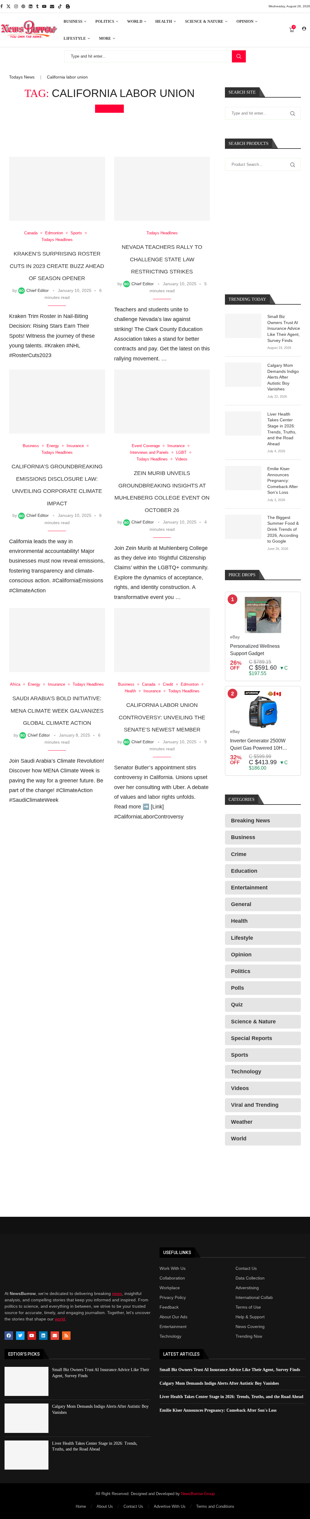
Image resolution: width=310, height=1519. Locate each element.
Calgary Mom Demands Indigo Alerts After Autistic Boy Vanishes (283, 377)
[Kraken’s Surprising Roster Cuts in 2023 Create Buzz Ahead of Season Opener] (57, 189)
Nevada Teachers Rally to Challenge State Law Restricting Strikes (162, 259)
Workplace (170, 1288)
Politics (104, 21)
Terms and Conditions (215, 1506)
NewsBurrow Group (198, 1493)
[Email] (52, 6)
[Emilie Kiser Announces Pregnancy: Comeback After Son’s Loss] (243, 478)
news (117, 1293)
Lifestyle (75, 38)
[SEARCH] (239, 56)
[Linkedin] (30, 6)
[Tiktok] (60, 6)
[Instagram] (16, 6)
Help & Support (250, 1317)
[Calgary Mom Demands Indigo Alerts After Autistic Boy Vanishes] (243, 375)
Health (163, 21)
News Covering (250, 1326)
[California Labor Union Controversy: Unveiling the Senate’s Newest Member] (162, 640)
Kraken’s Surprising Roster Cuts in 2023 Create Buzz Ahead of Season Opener (57, 266)
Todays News (22, 77)
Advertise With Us (170, 1506)
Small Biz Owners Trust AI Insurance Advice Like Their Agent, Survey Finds (283, 328)
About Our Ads (173, 1317)
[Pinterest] (23, 6)
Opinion (244, 21)
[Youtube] (44, 6)
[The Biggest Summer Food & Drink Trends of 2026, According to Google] (243, 527)
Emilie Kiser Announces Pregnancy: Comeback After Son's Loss (218, 1410)
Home (81, 1506)
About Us (105, 1506)
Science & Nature (204, 21)
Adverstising (247, 1288)
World (134, 21)
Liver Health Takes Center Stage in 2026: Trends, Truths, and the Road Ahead (281, 429)
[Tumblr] (37, 6)
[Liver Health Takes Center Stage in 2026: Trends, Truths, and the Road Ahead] (243, 423)
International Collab (254, 1297)
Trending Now (249, 1336)
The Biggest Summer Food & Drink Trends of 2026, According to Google (283, 529)
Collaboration (172, 1278)
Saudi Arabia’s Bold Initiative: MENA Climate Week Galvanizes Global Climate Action (57, 710)
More (105, 38)
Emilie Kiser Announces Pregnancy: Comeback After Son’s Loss (282, 480)
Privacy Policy (173, 1297)
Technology (170, 1336)
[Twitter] (8, 6)
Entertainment (173, 1326)
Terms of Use (248, 1307)
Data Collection (250, 1278)
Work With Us (173, 1268)
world (60, 1319)
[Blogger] (67, 6)
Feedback (169, 1307)
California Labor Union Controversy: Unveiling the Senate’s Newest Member (162, 717)
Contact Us (246, 1268)
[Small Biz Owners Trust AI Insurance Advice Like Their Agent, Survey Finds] (243, 326)
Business (73, 21)
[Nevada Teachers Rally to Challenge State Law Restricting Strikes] (162, 189)
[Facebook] (1, 6)
